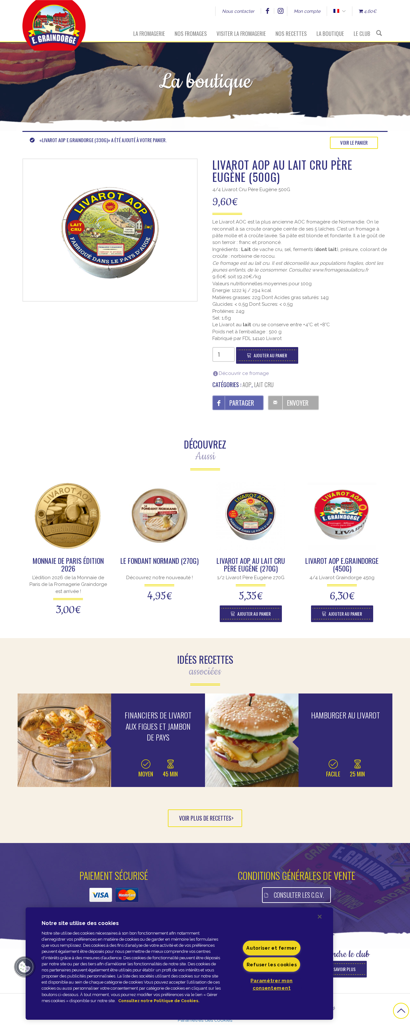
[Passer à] (336, 11)
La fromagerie (149, 33)
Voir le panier (354, 142)
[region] (179, 963)
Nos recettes (291, 33)
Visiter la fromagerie (241, 33)
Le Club (362, 33)
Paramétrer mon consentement (271, 983)
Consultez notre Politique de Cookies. (158, 1000)
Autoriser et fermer (271, 948)
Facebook (267, 11)
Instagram (280, 11)
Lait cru (264, 384)
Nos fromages (191, 33)
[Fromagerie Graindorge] (54, 21)
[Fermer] (320, 917)
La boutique (330, 33)
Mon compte (307, 11)
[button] (24, 967)
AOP (246, 384)
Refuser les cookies (272, 964)
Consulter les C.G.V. (299, 895)
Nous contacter (238, 11)
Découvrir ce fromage (244, 373)
